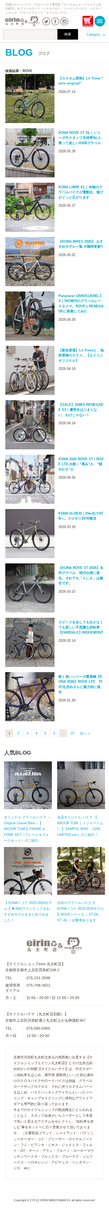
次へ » (85, 733)
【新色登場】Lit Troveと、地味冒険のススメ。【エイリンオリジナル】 (81, 355)
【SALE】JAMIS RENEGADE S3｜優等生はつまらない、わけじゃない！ (80, 410)
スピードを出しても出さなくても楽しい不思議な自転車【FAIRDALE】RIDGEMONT (80, 627)
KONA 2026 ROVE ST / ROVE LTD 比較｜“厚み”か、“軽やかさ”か (81, 464)
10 (72, 733)
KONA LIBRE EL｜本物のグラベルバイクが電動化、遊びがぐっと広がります (80, 192)
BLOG (27, 52)
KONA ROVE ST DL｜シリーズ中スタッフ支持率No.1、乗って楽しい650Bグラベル (81, 138)
